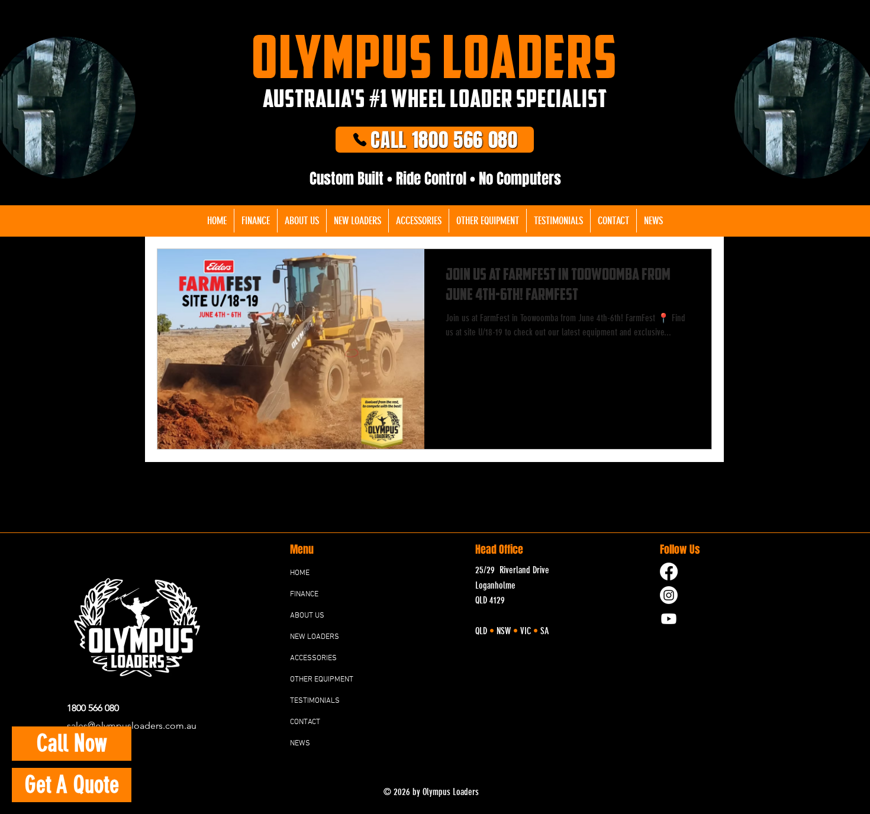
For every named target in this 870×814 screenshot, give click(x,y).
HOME (300, 573)
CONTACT (305, 722)
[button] (419, 220)
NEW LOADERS (314, 637)
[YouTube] (669, 619)
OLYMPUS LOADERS (435, 56)
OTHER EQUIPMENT (321, 679)
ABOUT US (307, 616)
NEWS (300, 743)
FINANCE (304, 594)
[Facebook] (669, 571)
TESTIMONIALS (315, 701)
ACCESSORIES (313, 658)
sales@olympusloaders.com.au (131, 725)
